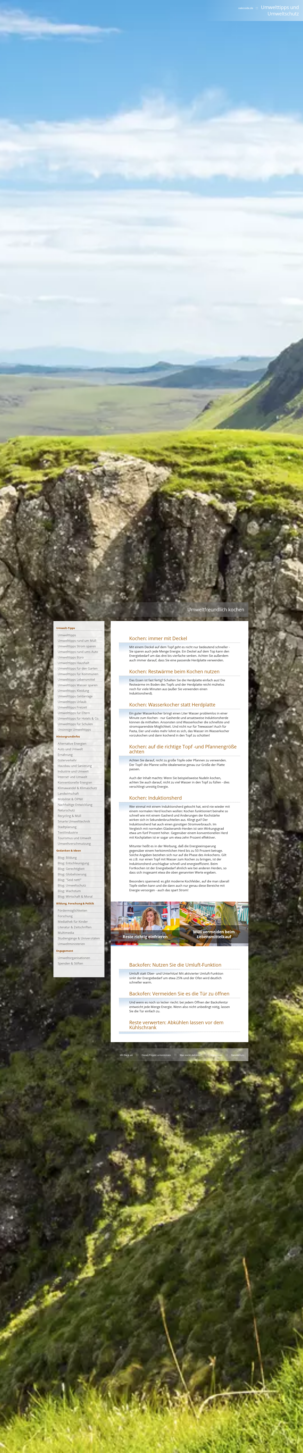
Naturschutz (66, 810)
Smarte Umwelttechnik (74, 821)
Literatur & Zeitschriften (75, 927)
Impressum (216, 1055)
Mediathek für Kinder (73, 921)
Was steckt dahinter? (191, 1055)
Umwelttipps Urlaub (72, 702)
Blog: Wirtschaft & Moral (75, 896)
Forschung (65, 916)
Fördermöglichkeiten (72, 910)
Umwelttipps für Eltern (74, 713)
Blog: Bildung (67, 857)
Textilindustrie (68, 832)
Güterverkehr (67, 760)
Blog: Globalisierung (72, 874)
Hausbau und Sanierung (75, 766)
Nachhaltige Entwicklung (75, 805)
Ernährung (65, 755)
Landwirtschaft (68, 793)
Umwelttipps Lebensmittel (76, 679)
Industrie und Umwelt (73, 771)
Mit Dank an (126, 1055)
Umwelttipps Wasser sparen (77, 685)
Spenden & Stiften (70, 963)
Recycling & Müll (69, 816)
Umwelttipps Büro (71, 657)
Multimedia (66, 933)
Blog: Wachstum (69, 891)
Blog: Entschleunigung (73, 863)
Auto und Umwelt (70, 749)
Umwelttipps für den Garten (77, 668)
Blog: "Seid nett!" (69, 880)
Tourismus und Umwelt (74, 838)
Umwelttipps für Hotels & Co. (78, 718)
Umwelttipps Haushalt (73, 663)
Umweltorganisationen (74, 958)
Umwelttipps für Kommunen (78, 674)
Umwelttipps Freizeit (72, 707)
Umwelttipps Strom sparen (77, 646)
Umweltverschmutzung (74, 843)
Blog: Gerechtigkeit (71, 869)
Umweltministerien (71, 944)
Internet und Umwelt (72, 777)
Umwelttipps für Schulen (75, 724)
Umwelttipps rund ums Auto (78, 652)
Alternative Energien (72, 743)
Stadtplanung (67, 827)
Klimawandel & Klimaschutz (77, 788)
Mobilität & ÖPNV (70, 799)
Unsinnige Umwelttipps (74, 729)
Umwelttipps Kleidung (73, 691)
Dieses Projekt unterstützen (156, 1055)
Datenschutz (237, 1055)
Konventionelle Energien (75, 782)
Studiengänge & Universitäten (79, 938)
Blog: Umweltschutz (72, 885)
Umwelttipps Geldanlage (75, 696)
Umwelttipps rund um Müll (77, 641)
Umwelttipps (67, 635)
